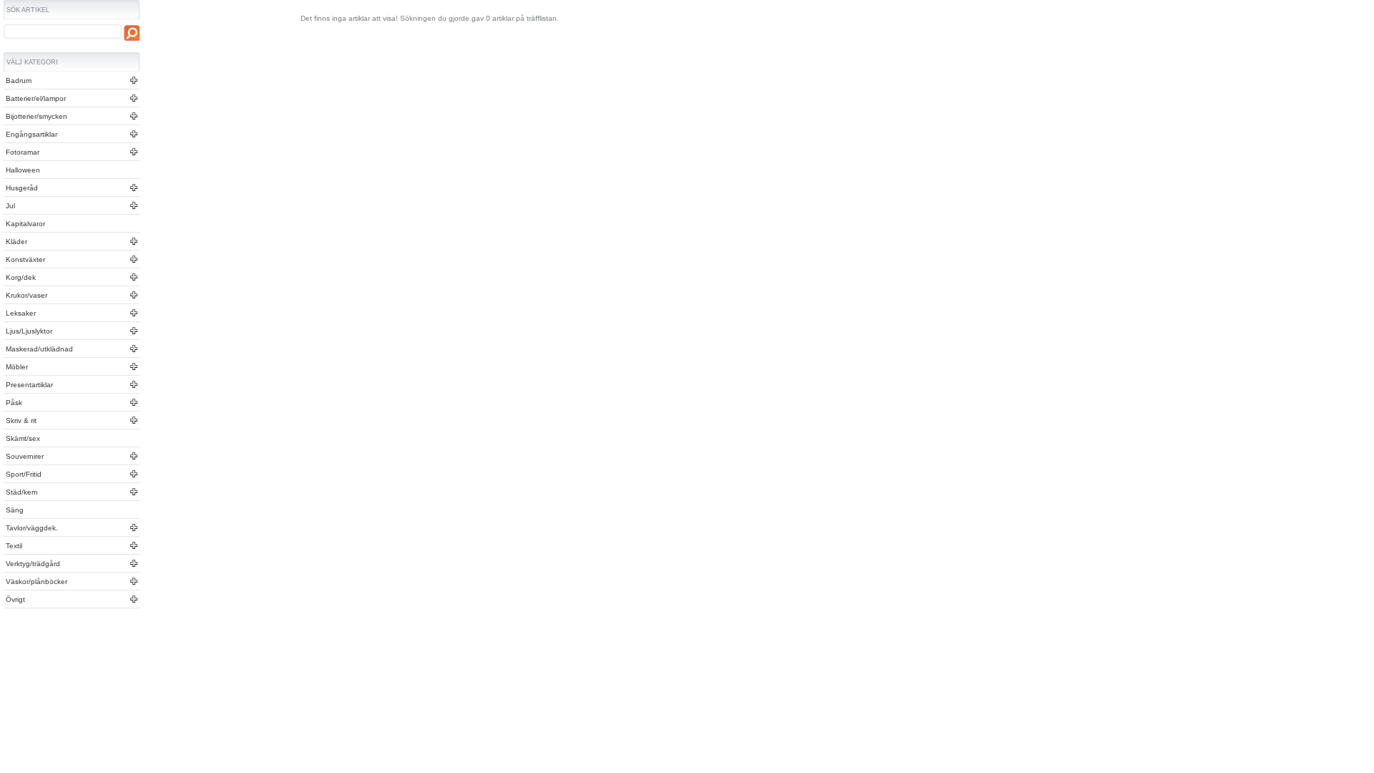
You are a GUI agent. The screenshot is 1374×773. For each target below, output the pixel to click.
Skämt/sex (22, 438)
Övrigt (14, 599)
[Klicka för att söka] (132, 33)
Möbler (16, 367)
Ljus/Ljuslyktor (28, 331)
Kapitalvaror (24, 224)
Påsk (13, 403)
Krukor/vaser (25, 295)
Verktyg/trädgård (32, 564)
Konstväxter (24, 259)
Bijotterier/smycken (35, 116)
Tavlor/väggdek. (31, 528)
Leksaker (20, 313)
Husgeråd (21, 188)
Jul (9, 206)
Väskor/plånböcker (35, 581)
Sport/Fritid (23, 474)
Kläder (15, 241)
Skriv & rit (20, 420)
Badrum (17, 80)
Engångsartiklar (30, 134)
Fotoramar (21, 152)
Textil (13, 546)
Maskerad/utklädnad (38, 349)
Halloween (22, 170)
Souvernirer (24, 456)
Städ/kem (20, 492)
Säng (14, 510)
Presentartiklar (28, 385)
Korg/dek (20, 277)
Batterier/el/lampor (35, 98)
